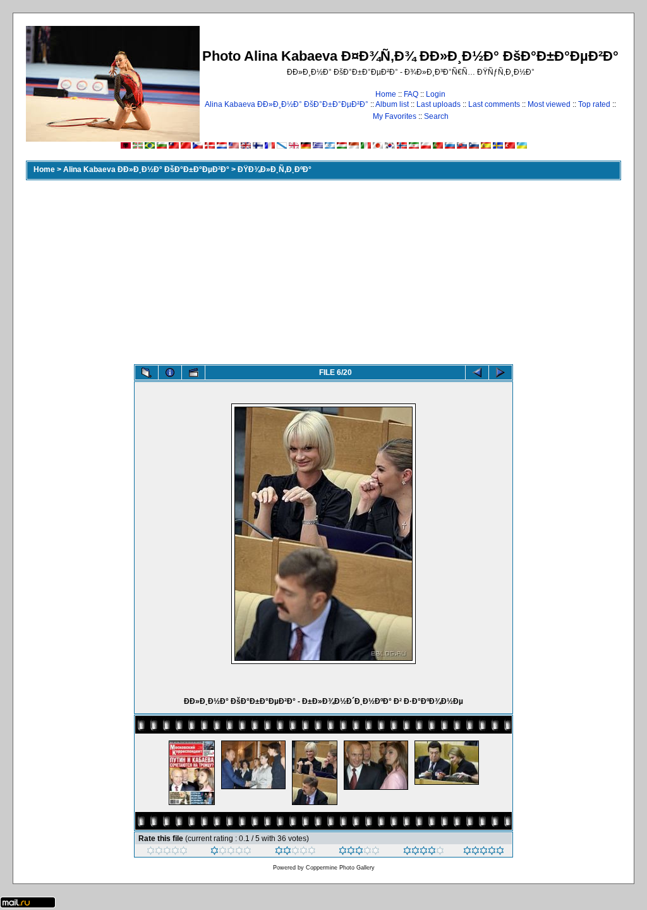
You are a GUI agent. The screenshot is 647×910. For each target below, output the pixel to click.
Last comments (494, 104)
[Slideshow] (193, 372)
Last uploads (438, 104)
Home (385, 94)
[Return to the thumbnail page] (146, 372)
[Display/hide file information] (170, 372)
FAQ (411, 94)
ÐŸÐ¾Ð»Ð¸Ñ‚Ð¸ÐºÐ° (274, 169)
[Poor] (230, 852)
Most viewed (549, 104)
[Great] (483, 852)
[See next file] (500, 372)
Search (436, 116)
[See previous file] (477, 372)
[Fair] (295, 852)
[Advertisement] (323, 269)
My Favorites (394, 116)
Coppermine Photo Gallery (340, 867)
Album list (392, 104)
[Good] (359, 852)
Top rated (594, 104)
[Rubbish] (167, 852)
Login (435, 94)
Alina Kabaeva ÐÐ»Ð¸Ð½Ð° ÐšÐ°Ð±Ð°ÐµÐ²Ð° (286, 104)
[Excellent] (423, 852)
